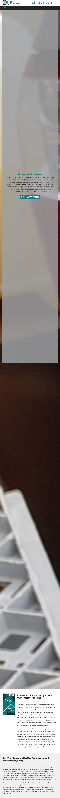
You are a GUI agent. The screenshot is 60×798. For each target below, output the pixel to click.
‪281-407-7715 (42, 3)
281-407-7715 (30, 197)
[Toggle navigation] (4, 8)
